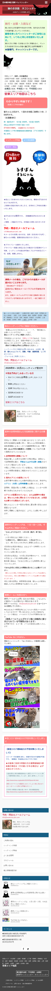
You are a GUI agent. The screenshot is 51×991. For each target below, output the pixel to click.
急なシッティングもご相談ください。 (25, 884)
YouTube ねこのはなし (19, 920)
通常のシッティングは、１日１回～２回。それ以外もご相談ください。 (29, 903)
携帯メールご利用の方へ (20, 911)
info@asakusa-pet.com (12, 231)
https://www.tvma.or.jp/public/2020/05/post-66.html (23, 780)
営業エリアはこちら (15, 402)
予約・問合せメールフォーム (18, 360)
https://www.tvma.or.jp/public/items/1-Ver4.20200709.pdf (24, 792)
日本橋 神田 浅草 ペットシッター (15, 2)
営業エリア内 (27, 338)
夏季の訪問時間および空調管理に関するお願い (28, 893)
